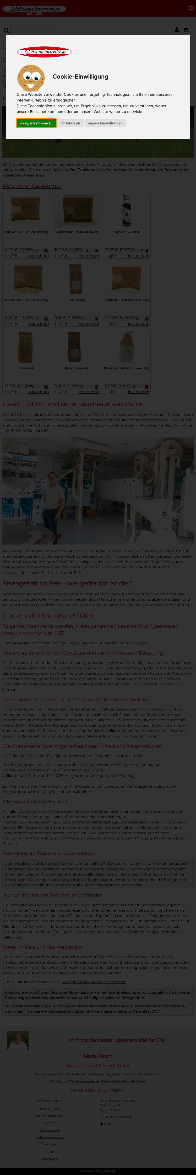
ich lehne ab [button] (70, 123)
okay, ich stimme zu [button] (36, 123)
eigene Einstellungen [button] (105, 123)
